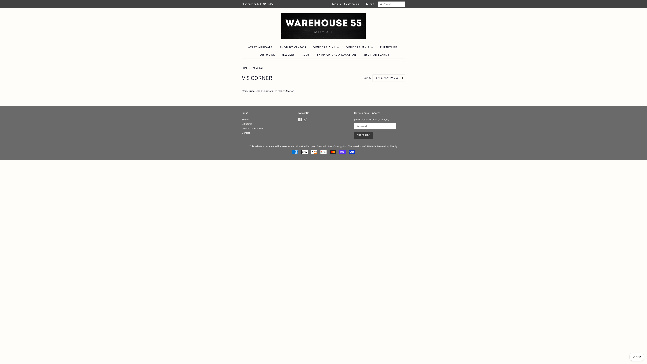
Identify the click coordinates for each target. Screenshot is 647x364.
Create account (352, 4)
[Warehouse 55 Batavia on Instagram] (305, 120)
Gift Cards (247, 124)
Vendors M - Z (358, 47)
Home (244, 68)
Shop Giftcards (376, 54)
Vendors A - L (325, 47)
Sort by (367, 78)
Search (245, 119)
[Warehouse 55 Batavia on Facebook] (300, 120)
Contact (246, 133)
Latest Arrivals (260, 47)
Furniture (388, 47)
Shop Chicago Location (336, 54)
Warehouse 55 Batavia (364, 146)
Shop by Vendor (293, 47)
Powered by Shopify (387, 146)
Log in (335, 4)
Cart (372, 4)
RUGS (306, 54)
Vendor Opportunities (253, 128)
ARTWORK (267, 54)
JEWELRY (288, 54)
